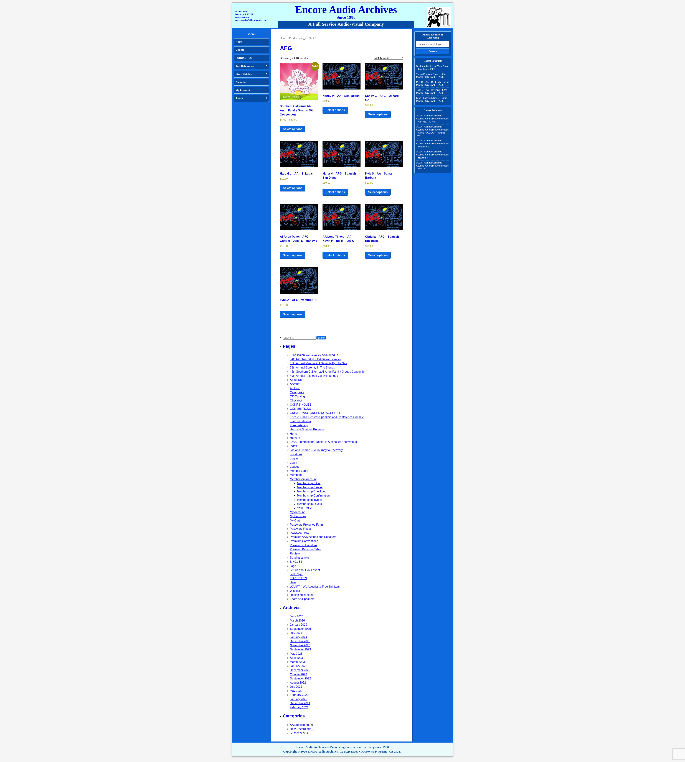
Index (293, 446)
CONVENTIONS (300, 408)
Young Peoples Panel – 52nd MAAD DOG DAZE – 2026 (431, 75)
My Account (243, 90)
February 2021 (299, 707)
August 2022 (298, 682)
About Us (296, 379)
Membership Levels (309, 503)
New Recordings (300, 728)
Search (433, 51)
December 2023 (300, 641)
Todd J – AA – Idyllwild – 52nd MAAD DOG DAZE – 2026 (431, 91)
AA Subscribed (299, 724)
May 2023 (296, 653)
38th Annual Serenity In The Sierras (312, 367)
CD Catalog (297, 396)
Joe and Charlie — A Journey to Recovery (316, 450)
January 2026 (298, 624)
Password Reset (300, 528)
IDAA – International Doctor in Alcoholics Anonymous (323, 441)
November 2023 (300, 645)
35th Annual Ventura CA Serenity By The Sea (318, 363)
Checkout (296, 400)
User (293, 582)
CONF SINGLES (300, 404)
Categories (297, 392)
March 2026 (297, 620)
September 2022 (300, 678)
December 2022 (300, 670)
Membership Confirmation (313, 495)
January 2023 (298, 666)
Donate (240, 49)
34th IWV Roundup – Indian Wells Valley (315, 359)
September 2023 (300, 649)
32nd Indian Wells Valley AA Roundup (314, 355)
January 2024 (298, 637)
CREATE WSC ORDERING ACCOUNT (315, 413)
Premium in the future (303, 545)
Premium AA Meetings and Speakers (313, 536)
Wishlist (295, 590)
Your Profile (304, 508)
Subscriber (297, 733)
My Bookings (298, 516)
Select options (292, 129)
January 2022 (298, 699)
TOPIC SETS (298, 578)
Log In (294, 458)
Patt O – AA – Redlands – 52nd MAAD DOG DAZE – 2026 (432, 83)
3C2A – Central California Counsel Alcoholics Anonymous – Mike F (432, 165)
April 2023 (296, 657)
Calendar (241, 82)
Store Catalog (244, 74)
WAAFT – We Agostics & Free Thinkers (315, 586)
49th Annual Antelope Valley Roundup (314, 375)
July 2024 (296, 633)
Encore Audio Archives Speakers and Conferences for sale (327, 417)
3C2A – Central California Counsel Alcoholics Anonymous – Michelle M (432, 143)
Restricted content (301, 594)
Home (239, 41)
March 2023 (297, 661)
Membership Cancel (310, 487)
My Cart (295, 520)
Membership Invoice (310, 499)
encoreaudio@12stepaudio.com (251, 20)
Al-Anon (295, 388)
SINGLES (296, 561)
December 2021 (300, 703)
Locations (296, 454)
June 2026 (296, 616)
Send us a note (299, 557)
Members (296, 474)
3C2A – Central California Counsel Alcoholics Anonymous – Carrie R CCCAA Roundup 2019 (432, 131)
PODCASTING (244, 58)
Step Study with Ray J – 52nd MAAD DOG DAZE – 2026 (431, 99)
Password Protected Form (306, 524)
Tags (293, 565)
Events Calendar (300, 421)
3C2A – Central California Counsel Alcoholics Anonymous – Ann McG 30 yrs (432, 118)
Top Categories (245, 66)
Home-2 (295, 437)
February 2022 (299, 694)
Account (295, 383)
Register (295, 553)
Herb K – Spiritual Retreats (307, 429)
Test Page (296, 574)
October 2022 (298, 674)
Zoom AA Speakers (302, 598)
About (239, 98)
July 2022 (296, 686)
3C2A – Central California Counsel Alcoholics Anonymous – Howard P (432, 154)
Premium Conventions (304, 541)
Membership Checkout (311, 491)
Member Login (299, 470)
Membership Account (303, 479)
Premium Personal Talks (305, 549)
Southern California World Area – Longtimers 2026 (432, 67)
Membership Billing (309, 483)
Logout (294, 466)
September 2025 (300, 628)
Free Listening (299, 425)
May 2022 (296, 690)
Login (293, 462)
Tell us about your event (305, 570)
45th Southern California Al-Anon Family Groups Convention (328, 371)
